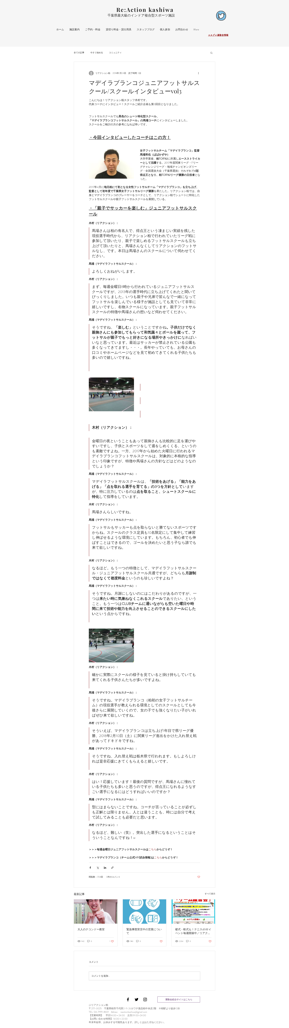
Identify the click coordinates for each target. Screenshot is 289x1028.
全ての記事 (79, 52)
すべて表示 (210, 893)
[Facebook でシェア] (90, 867)
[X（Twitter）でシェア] (97, 867)
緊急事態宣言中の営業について (144, 931)
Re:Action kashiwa (145, 9)
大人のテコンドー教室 (91, 929)
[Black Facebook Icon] (128, 999)
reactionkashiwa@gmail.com (133, 1012)
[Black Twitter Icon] (136, 999)
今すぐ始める (96, 52)
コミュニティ (115, 52)
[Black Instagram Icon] (145, 999)
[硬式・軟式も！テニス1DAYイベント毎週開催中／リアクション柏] (193, 911)
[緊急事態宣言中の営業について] (144, 911)
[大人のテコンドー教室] (95, 911)
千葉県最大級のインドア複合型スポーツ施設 (141, 15)
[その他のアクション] (198, 73)
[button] (211, 52)
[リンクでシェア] (112, 867)
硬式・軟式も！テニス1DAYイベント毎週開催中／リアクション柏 (193, 931)
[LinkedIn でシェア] (105, 867)
